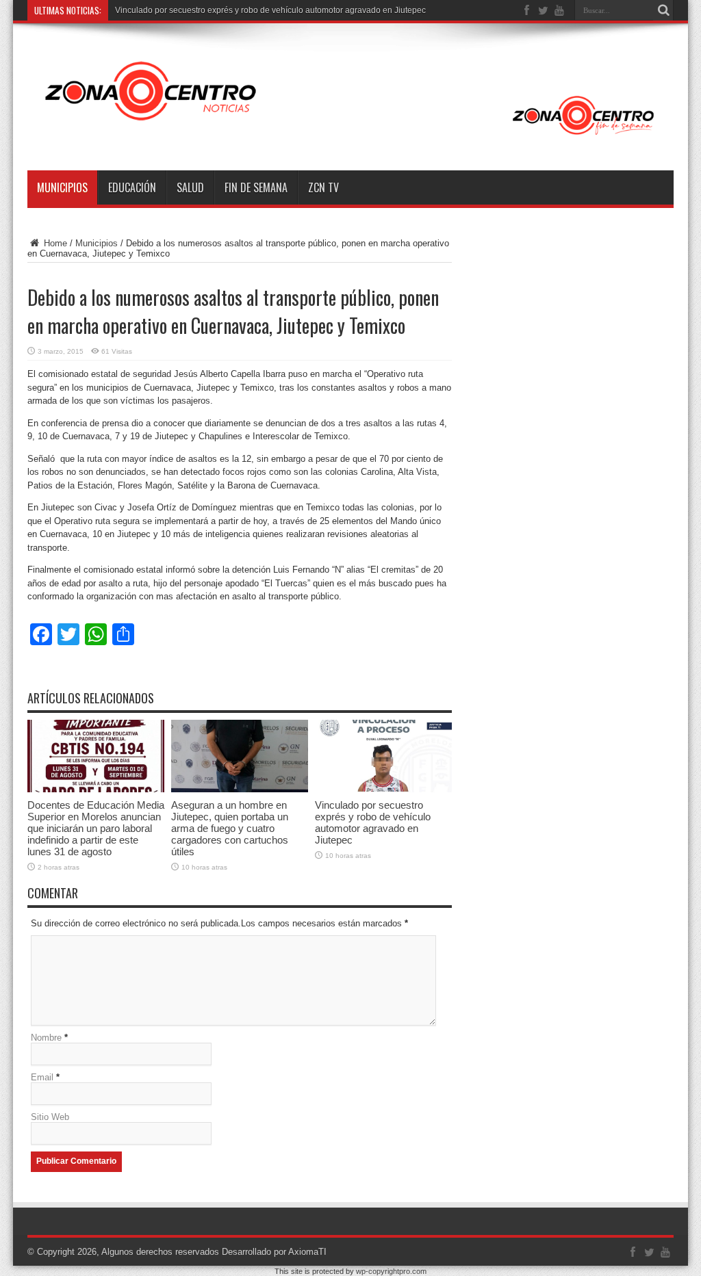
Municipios (62, 187)
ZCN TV (323, 187)
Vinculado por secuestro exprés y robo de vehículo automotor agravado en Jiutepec (270, 10)
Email (42, 1077)
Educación (132, 187)
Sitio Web (50, 1117)
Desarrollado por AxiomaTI (274, 1252)
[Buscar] (663, 10)
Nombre (46, 1037)
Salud (190, 187)
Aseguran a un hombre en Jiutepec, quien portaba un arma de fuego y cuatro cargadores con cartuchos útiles (229, 828)
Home (54, 243)
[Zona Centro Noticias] (350, 136)
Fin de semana (256, 187)
